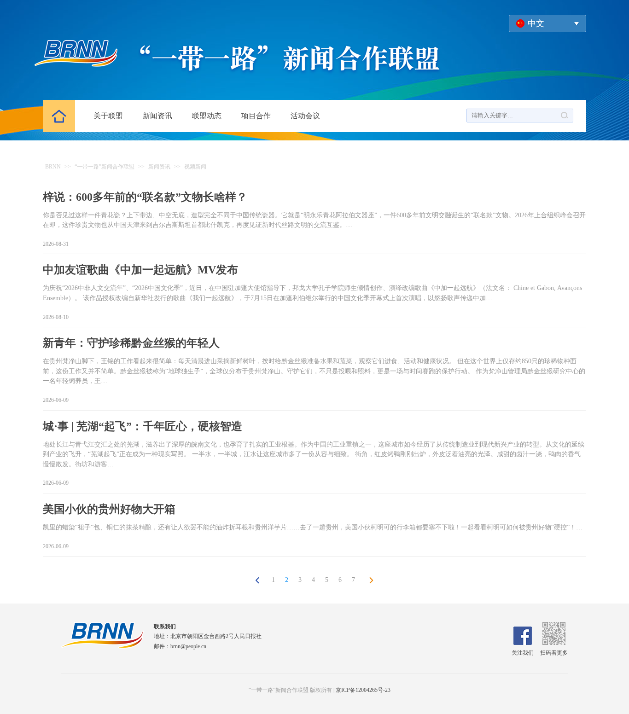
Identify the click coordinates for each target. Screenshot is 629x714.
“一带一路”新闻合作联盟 (104, 166)
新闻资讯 (157, 116)
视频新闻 (195, 166)
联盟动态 (206, 116)
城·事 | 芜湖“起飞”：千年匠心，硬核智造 (142, 426)
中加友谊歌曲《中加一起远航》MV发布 (140, 270)
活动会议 (305, 116)
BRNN (53, 166)
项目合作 (256, 116)
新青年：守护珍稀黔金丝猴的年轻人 (131, 343)
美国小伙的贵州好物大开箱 (109, 509)
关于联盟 (108, 116)
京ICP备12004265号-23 (363, 690)
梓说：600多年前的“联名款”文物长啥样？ (145, 197)
